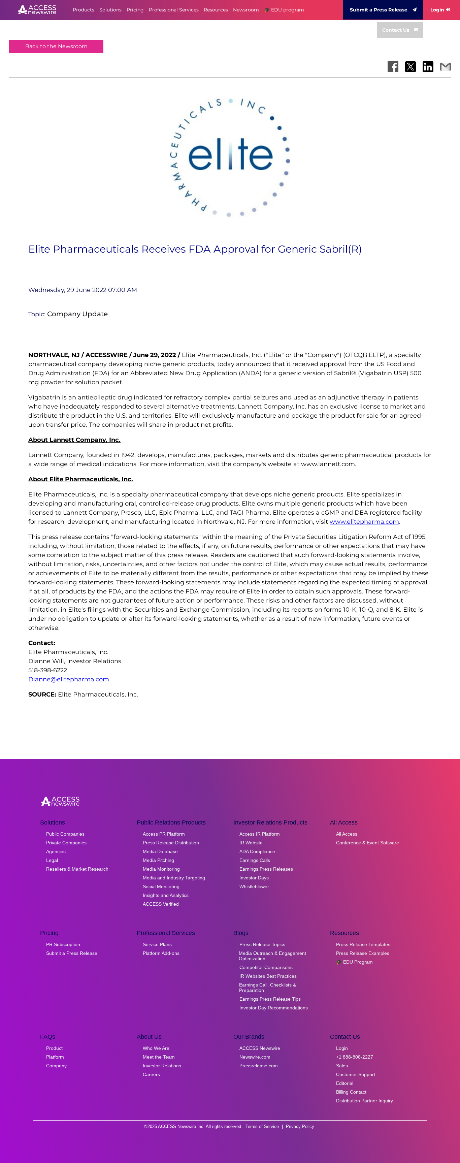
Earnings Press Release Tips (270, 999)
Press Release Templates (363, 944)
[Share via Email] (445, 66)
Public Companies (65, 834)
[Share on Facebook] (393, 66)
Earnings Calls (254, 860)
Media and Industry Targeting (174, 877)
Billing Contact (351, 1092)
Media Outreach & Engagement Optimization (272, 955)
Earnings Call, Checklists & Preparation (267, 987)
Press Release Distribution (171, 842)
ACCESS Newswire (259, 1048)
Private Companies (66, 842)
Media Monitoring (161, 869)
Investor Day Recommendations (273, 1007)
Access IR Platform (259, 834)
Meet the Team (159, 1057)
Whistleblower (254, 886)
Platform (55, 1057)
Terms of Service (262, 1126)
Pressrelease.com (258, 1065)
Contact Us (395, 30)
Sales (342, 1065)
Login (437, 10)
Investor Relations (162, 1065)
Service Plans (157, 944)
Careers (151, 1074)
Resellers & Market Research (77, 869)
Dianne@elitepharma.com (68, 679)
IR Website (251, 842)
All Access (346, 834)
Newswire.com (254, 1057)
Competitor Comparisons (266, 967)
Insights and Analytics (166, 895)
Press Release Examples (362, 953)
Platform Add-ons (161, 953)
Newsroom (246, 10)
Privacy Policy (300, 1126)
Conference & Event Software (367, 842)
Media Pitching (158, 860)
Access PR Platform (164, 834)
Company (56, 1065)
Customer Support (355, 1074)
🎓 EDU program (284, 10)
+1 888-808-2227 (354, 1057)
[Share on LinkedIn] (428, 66)
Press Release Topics (262, 944)
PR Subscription (63, 944)
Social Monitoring (161, 886)
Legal (52, 860)
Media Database (160, 851)
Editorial (344, 1083)
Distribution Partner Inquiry (364, 1100)
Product (54, 1048)
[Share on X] (410, 66)
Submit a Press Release (378, 10)
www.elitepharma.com (364, 521)
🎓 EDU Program (354, 962)
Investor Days (254, 877)
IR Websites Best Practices (268, 976)
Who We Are (156, 1048)
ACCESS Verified (161, 904)
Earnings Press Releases (266, 869)
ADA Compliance (257, 851)
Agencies (56, 851)
